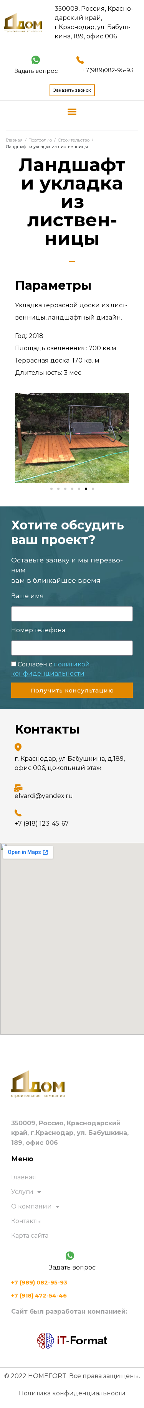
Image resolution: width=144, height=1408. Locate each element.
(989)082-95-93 (108, 70)
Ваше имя (27, 596)
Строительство (73, 140)
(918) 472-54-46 (39, 1295)
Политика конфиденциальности (72, 1393)
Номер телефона (38, 630)
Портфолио (40, 140)
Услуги (22, 1191)
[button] (72, 111)
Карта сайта (29, 1235)
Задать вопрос (36, 71)
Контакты (26, 1221)
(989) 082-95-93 (39, 1282)
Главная (14, 140)
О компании (31, 1206)
